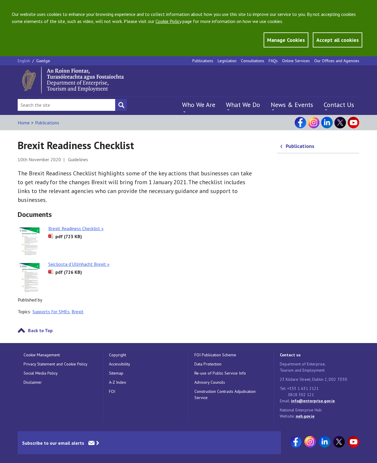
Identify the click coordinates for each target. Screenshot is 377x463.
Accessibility (119, 364)
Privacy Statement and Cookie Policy (55, 364)
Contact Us (339, 104)
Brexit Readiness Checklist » (76, 228)
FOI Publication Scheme (215, 354)
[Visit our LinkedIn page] (327, 122)
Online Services (296, 60)
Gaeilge (43, 60)
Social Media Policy (41, 373)
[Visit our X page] (340, 122)
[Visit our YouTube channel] (353, 122)
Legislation (227, 60)
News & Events (292, 104)
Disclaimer (33, 382)
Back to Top (40, 330)
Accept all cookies (337, 40)
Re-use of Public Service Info (220, 373)
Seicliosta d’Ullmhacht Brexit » (79, 264)
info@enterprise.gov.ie (313, 400)
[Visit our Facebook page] (300, 122)
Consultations (252, 60)
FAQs (273, 60)
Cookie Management (42, 354)
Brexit (78, 311)
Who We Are (198, 104)
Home (24, 123)
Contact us (290, 354)
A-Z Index (117, 382)
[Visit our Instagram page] (314, 122)
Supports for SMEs (51, 311)
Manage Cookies (286, 40)
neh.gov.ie (305, 416)
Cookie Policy (168, 21)
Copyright (117, 354)
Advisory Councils (209, 382)
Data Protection (207, 364)
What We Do (243, 104)
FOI (112, 391)
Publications (202, 60)
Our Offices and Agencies (336, 60)
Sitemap (116, 373)
